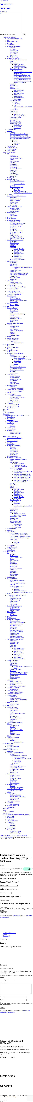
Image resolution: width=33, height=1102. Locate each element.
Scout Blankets (11, 146)
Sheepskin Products (12, 147)
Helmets (9, 336)
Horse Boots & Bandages (13, 46)
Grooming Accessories (16, 368)
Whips (8, 303)
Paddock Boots (14, 52)
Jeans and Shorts (14, 317)
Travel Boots (13, 55)
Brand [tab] (5, 934)
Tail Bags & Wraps (15, 277)
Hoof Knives (13, 380)
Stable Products (11, 394)
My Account (5, 8)
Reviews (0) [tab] (6, 936)
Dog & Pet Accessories (13, 347)
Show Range (17, 94)
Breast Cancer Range (12, 41)
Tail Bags (12, 120)
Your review (4, 983)
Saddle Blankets (11, 132)
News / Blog (6, 414)
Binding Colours (18, 70)
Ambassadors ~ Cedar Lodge (14, 38)
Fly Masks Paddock (15, 199)
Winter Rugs (13, 279)
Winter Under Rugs (15, 123)
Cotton (15, 141)
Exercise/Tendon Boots (16, 224)
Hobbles (12, 185)
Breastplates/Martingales (16, 187)
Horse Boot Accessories (16, 232)
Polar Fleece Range (19, 90)
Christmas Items (14, 326)
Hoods (15, 102)
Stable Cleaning (14, 398)
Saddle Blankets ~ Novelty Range (19, 135)
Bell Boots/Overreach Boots (17, 223)
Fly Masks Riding (15, 200)
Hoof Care (9, 217)
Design (15, 1097)
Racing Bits (13, 171)
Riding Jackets (14, 320)
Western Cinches (14, 211)
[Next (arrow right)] (2, 1101)
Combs (12, 365)
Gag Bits (12, 162)
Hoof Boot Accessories (16, 230)
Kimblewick (13, 167)
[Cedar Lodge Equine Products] (6, 930)
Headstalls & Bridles (15, 299)
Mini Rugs (13, 247)
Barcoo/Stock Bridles (19, 184)
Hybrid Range (14, 85)
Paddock (9, 392)
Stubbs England (14, 404)
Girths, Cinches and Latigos (14, 206)
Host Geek (9, 1097)
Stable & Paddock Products (17, 259)
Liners (12, 87)
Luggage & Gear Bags (13, 338)
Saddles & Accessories (13, 288)
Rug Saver (9, 131)
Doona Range (17, 128)
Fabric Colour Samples (16, 69)
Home (1, 835)
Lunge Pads (13, 140)
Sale (4, 411)
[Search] (24, 34)
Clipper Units (17, 361)
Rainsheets (13, 271)
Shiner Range (17, 91)
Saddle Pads (10, 280)
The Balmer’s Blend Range (14, 294)
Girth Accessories (15, 209)
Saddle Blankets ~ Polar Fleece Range (20, 137)
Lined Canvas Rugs (19, 64)
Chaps (12, 312)
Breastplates (17, 188)
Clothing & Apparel (12, 308)
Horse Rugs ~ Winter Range (17, 286)
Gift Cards (6, 409)
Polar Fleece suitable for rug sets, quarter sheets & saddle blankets (22, 78)
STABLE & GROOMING (10, 350)
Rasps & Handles (14, 383)
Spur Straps (13, 341)
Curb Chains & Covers (16, 158)
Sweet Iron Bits (14, 175)
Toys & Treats (14, 400)
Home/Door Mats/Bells (16, 330)
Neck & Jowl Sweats (15, 270)
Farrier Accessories (15, 376)
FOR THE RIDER (8, 306)
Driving (12, 159)
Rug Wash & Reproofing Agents (19, 273)
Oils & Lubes (17, 362)
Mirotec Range (14, 265)
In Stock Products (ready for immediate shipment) (16, 415)
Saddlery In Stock (11, 285)
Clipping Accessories (19, 358)
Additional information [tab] (9, 933)
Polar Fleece (17, 143)
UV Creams (13, 205)
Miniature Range (14, 88)
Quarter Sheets (14, 109)
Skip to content (4, 0)
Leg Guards (13, 203)
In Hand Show (14, 165)
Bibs (8, 40)
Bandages (12, 47)
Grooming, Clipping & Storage (15, 353)
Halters (12, 214)
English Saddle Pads (15, 282)
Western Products (11, 296)
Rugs (15, 105)
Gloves (12, 315)
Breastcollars (13, 297)
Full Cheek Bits (14, 161)
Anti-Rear (12, 155)
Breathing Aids (11, 178)
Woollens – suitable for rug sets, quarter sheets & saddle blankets (22, 75)
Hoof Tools (13, 382)
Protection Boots (14, 235)
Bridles (12, 182)
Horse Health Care (12, 385)
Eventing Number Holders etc (15, 323)
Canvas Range (14, 63)
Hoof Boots (13, 229)
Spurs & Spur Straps (12, 339)
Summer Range (18, 96)
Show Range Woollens (20, 116)
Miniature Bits (14, 244)
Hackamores (13, 164)
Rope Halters (13, 215)
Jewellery (12, 332)
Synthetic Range (11, 429)
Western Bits (13, 176)
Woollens (12, 426)
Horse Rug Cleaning (12, 56)
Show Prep (10, 403)
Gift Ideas (12, 327)
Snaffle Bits (13, 173)
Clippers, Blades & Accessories (18, 356)
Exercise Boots (14, 50)
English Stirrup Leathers (16, 293)
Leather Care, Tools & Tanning (15, 389)
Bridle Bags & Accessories (17, 181)
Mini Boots (13, 246)
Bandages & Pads (15, 221)
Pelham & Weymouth (16, 168)
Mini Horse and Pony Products (15, 240)
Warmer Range (11, 430)
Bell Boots (13, 49)
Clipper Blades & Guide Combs (22, 359)
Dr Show (9, 194)
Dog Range (10, 345)
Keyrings (12, 333)
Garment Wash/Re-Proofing (17, 314)
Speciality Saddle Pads (16, 283)
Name (2, 997)
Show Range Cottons (19, 114)
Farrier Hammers (14, 377)
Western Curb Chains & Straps (18, 300)
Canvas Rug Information (20, 67)
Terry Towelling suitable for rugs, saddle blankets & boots (22, 81)
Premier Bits (13, 170)
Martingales (17, 190)
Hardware (12, 84)
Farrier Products (11, 374)
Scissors (16, 364)
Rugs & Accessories (12, 261)
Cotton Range (17, 126)
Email (2, 1000)
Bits (8, 153)
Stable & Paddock (11, 149)
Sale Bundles (10, 412)
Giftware (9, 324)
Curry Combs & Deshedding (18, 367)
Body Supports (14, 309)
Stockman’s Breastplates (20, 191)
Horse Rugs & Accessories (14, 58)
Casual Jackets (14, 311)
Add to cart (3, 912)
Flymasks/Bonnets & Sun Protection (16, 196)
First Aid (12, 386)
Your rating (3, 980)
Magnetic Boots (14, 234)
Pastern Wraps (14, 53)
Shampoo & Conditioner (13, 401)
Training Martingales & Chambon (23, 193)
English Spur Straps (19, 342)
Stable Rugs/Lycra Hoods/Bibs (18, 274)
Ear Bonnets (13, 197)
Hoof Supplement (11, 218)
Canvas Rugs (13, 264)
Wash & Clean (14, 373)
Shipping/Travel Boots (16, 237)
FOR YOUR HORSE (9, 152)
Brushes (12, 355)
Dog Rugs (9, 43)
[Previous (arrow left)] (0, 1101)
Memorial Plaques (15, 335)
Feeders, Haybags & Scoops (17, 397)
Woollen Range (18, 125)
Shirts (11, 321)
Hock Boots (13, 227)
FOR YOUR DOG (8, 344)
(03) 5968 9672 (6, 4)
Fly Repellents (14, 202)
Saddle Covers (14, 290)
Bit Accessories (14, 156)
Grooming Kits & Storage (17, 370)
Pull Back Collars (11, 129)
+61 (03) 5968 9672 (9, 1079)
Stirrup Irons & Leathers (13, 291)
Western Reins (14, 302)
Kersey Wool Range (15, 432)
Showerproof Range (19, 93)
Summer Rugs (14, 119)
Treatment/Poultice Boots (17, 238)
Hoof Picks (13, 371)
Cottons (12, 424)
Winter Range (17, 99)
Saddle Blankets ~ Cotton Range (19, 134)
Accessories (13, 241)
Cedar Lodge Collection (9, 37)
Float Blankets (10, 44)
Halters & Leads (11, 212)
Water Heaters (10, 408)
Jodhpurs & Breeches (16, 318)
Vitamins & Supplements (16, 388)
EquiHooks (10, 352)
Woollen (16, 144)
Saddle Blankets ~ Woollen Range (19, 138)
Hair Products (14, 329)
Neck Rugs (17, 103)
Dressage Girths (14, 208)
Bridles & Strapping (12, 179)
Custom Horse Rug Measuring (18, 60)
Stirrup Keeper (11, 150)
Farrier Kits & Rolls (15, 379)
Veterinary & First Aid (13, 406)
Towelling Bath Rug (19, 97)
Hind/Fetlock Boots (15, 226)
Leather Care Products (16, 391)
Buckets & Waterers (15, 395)
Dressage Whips (14, 305)
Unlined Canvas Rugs (19, 66)
